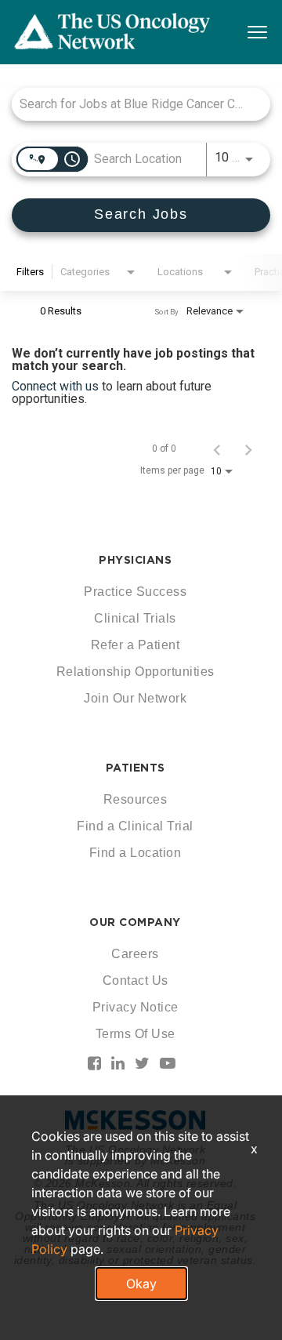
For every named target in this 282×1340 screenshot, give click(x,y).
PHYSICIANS (135, 560)
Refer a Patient (135, 645)
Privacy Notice (135, 1007)
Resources (135, 799)
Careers (135, 954)
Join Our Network (135, 698)
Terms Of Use (135, 1033)
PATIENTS (135, 767)
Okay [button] (141, 1283)
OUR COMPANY (135, 922)
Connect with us (57, 386)
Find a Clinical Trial (135, 826)
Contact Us (135, 980)
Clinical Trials (135, 618)
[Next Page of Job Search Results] (248, 448)
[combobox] (133, 104)
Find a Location (135, 852)
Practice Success (135, 591)
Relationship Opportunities (135, 671)
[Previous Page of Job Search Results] (217, 448)
